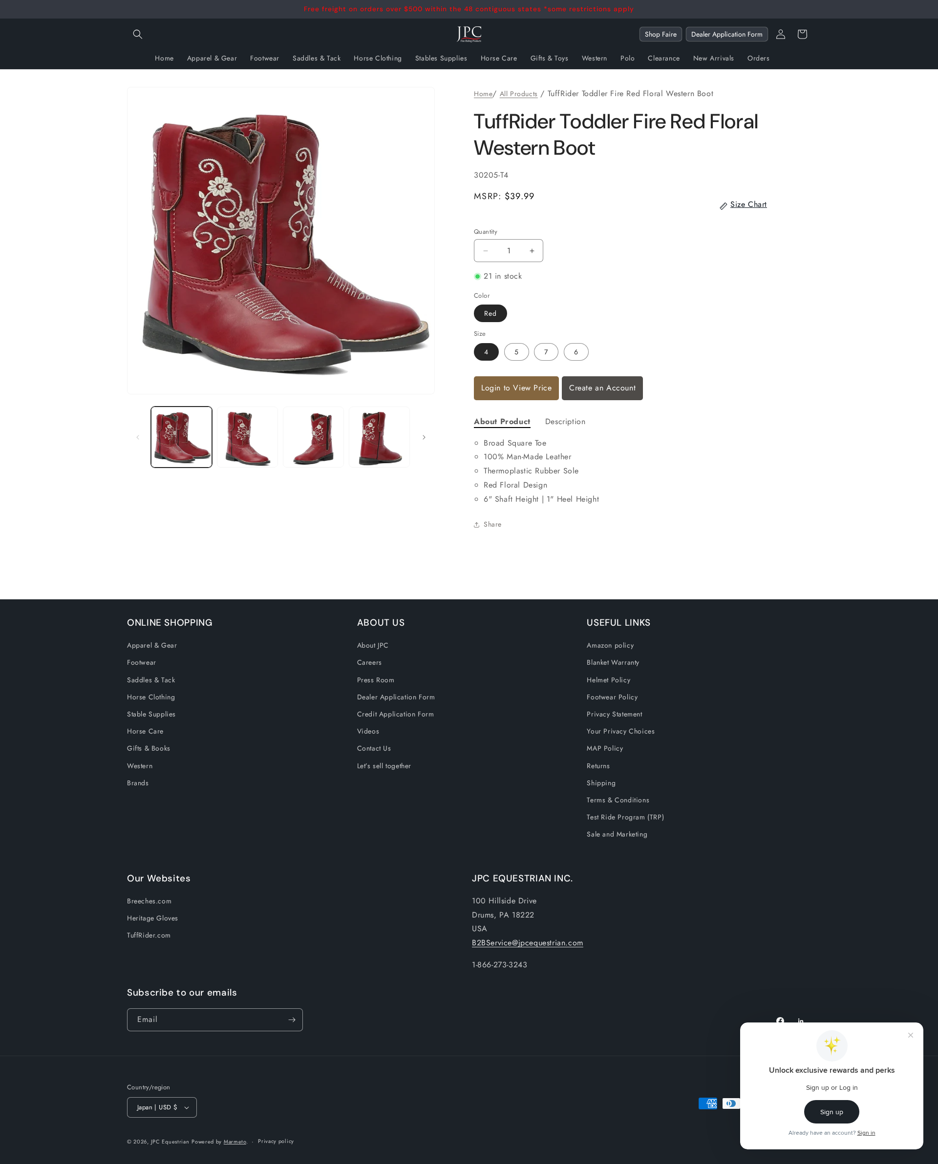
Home (483, 94)
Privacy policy (276, 1141)
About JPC (373, 645)
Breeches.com (149, 901)
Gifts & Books (149, 748)
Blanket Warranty (613, 662)
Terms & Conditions (618, 800)
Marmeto (235, 1141)
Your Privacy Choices (621, 731)
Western (139, 766)
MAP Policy (605, 748)
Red (490, 313)
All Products (519, 94)
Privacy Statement (614, 714)
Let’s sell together (384, 766)
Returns (598, 766)
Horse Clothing (151, 697)
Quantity (485, 231)
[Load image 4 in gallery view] (379, 437)
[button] (138, 34)
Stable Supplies (151, 714)
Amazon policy (610, 645)
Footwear (141, 662)
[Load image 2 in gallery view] (247, 437)
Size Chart (748, 204)
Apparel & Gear (152, 645)
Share (493, 524)
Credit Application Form (395, 714)
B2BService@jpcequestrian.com (527, 942)
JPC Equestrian (170, 1141)
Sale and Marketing (617, 834)
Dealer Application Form (727, 34)
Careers (369, 662)
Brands (138, 783)
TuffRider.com (149, 935)
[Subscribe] (291, 1019)
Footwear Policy (612, 697)
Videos (368, 731)
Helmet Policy (608, 680)
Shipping (601, 783)
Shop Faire (661, 34)
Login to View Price (516, 387)
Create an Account (602, 387)
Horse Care (145, 731)
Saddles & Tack (151, 680)
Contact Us (374, 748)
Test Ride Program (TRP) (625, 817)
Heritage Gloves (152, 918)
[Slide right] (424, 437)
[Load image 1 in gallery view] (181, 437)
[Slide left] (138, 437)
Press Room (376, 680)
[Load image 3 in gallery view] (313, 437)
